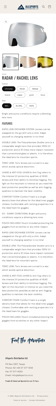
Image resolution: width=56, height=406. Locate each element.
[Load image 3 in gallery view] (45, 62)
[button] (5, 7)
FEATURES (7, 123)
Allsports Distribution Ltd (24, 396)
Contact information (37, 400)
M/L (7, 106)
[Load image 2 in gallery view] (28, 62)
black (9, 95)
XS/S (31, 106)
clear (19, 95)
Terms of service (20, 400)
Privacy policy (42, 396)
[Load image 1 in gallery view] (11, 62)
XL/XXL (19, 106)
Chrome (9, 89)
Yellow (35, 89)
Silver (22, 89)
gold (33, 95)
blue (44, 95)
